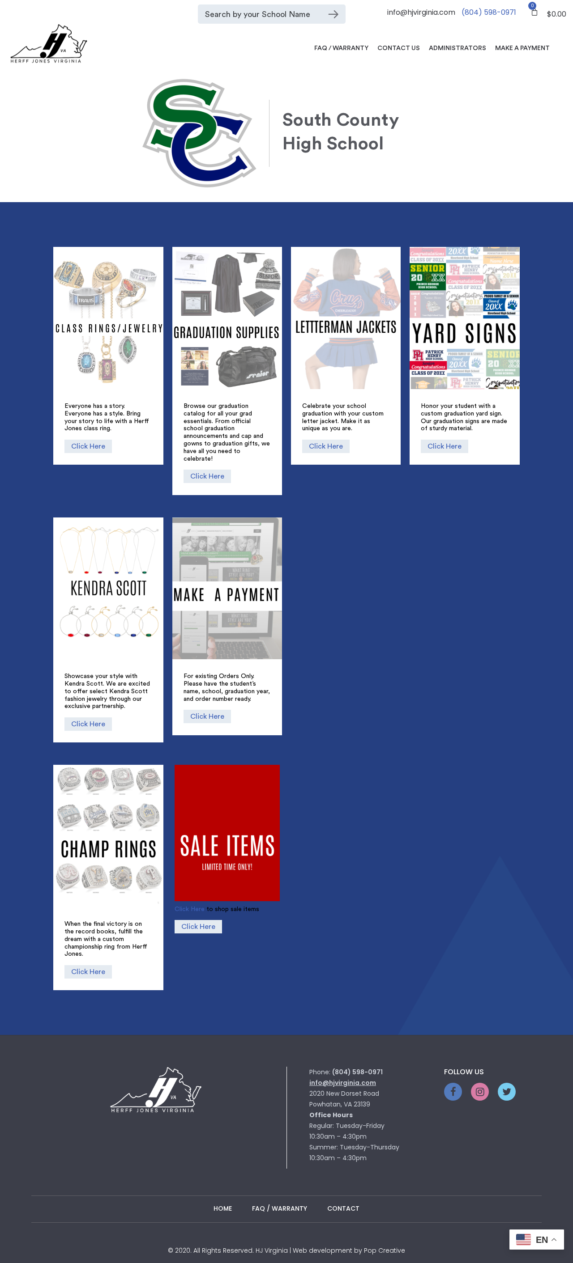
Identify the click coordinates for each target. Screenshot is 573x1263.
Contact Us (398, 48)
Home (223, 1208)
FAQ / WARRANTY (279, 1208)
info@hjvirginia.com (421, 12)
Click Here (88, 446)
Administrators (457, 48)
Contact (343, 1208)
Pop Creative (384, 1250)
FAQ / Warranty (341, 48)
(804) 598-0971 (489, 12)
